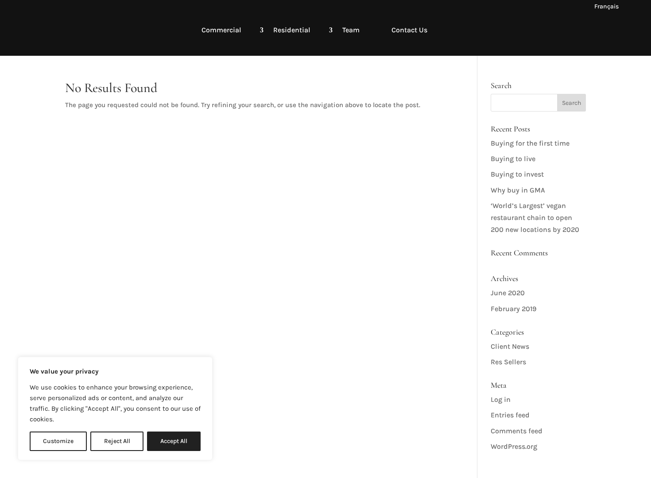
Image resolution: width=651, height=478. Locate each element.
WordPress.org (514, 446)
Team (351, 30)
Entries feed (510, 415)
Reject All (117, 441)
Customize (58, 441)
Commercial (221, 30)
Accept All (173, 441)
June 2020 (508, 293)
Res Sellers (508, 362)
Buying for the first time (530, 143)
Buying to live (513, 158)
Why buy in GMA (518, 190)
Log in (501, 399)
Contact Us (409, 30)
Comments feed (516, 431)
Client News (510, 346)
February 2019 (513, 309)
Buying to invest (517, 174)
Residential (291, 30)
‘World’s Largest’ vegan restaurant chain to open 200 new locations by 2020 (535, 217)
